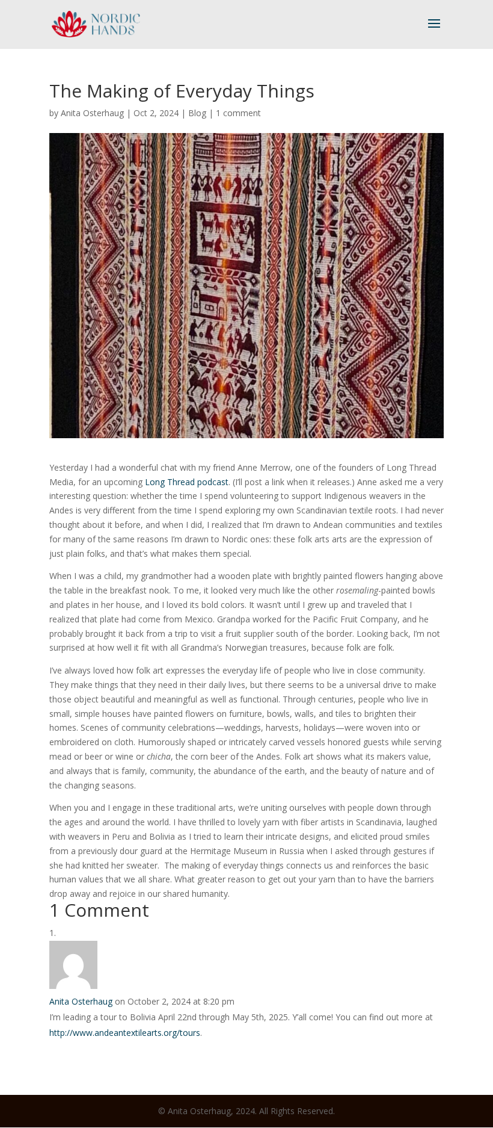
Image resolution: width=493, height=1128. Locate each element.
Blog (197, 113)
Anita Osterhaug (92, 113)
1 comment (238, 113)
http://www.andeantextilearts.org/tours (124, 1032)
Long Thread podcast (186, 482)
